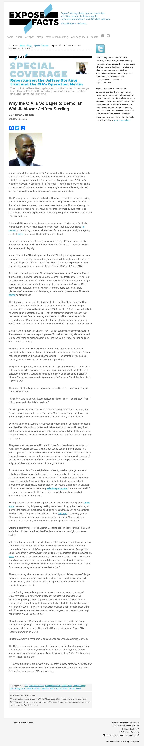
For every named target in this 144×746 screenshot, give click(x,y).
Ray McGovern (62, 689)
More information (121, 120)
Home (10, 37)
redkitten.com (118, 741)
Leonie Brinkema (33, 689)
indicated (62, 513)
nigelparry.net (133, 741)
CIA (26, 686)
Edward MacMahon (52, 686)
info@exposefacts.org (129, 732)
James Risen (66, 686)
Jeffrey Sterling (79, 686)
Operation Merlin (48, 689)
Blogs (39, 37)
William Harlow (75, 689)
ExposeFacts (72, 18)
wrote (11, 556)
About (19, 37)
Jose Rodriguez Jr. (17, 689)
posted (12, 295)
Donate (93, 37)
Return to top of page (23, 723)
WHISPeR (29, 37)
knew (20, 234)
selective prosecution (57, 488)
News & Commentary (57, 37)
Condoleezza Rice (36, 686)
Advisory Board (79, 37)
